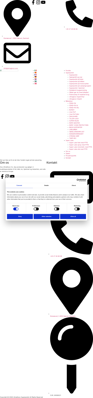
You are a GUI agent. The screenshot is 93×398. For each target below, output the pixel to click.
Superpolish (70, 73)
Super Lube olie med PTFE (78, 149)
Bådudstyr (69, 101)
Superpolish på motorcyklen (79, 84)
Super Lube (69, 140)
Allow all (73, 216)
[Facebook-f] (33, 2)
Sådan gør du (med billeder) (79, 92)
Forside (68, 70)
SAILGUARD (73, 116)
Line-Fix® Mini (74, 114)
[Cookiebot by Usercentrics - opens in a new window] (78, 180)
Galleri (68, 153)
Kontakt (68, 158)
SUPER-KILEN (74, 121)
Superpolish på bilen (76, 79)
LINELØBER (73, 129)
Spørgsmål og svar (75, 77)
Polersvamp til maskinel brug (79, 94)
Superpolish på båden (76, 81)
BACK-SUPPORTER (75, 127)
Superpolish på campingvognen (80, 86)
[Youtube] (43, 2)
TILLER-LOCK (74, 118)
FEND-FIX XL (73, 105)
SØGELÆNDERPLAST (76, 132)
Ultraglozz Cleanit (75, 99)
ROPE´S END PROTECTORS (78, 125)
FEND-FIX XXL (74, 108)
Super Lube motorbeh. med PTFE (80, 147)
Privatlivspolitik (71, 156)
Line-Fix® (72, 112)
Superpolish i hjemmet (77, 88)
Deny (20, 216)
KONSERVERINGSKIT (76, 134)
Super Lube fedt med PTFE (78, 142)
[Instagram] (38, 2)
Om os (68, 151)
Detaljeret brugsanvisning (78, 90)
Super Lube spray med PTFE (79, 145)
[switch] (36, 209)
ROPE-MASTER (74, 123)
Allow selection (46, 216)
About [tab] (74, 185)
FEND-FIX (72, 103)
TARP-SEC (72, 138)
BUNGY (71, 110)
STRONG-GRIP (74, 136)
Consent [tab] (19, 185)
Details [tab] (46, 185)
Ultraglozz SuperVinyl (76, 97)
